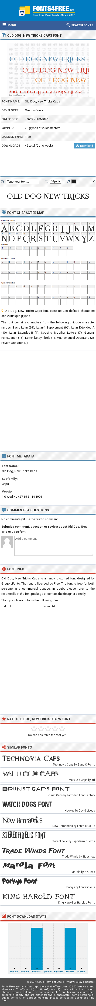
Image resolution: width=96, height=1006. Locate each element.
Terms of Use (53, 981)
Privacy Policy (73, 981)
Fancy (29, 119)
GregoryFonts (34, 110)
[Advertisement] (48, 164)
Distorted (42, 119)
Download (86, 146)
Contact (89, 981)
